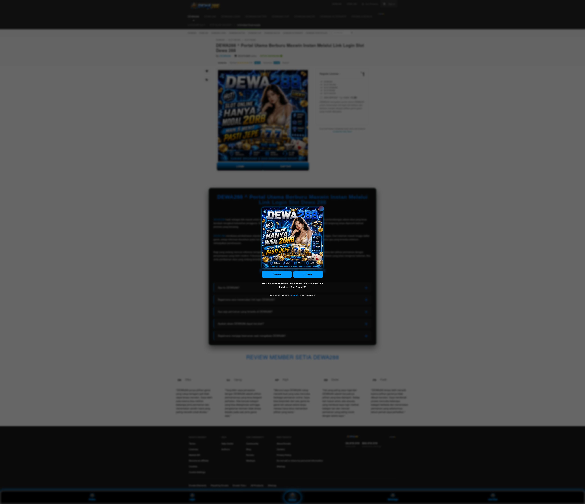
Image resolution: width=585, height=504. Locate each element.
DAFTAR (277, 274)
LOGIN (308, 274)
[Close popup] (321, 208)
